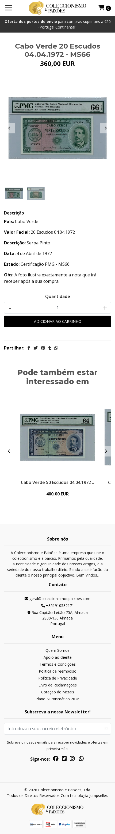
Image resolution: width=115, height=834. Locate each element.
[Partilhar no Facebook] (29, 348)
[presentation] (9, 128)
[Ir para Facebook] (56, 759)
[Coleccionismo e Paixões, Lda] (57, 8)
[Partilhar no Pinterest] (43, 348)
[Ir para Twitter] (64, 759)
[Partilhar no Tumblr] (49, 348)
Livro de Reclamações (58, 685)
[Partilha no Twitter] (35, 348)
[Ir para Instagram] (72, 759)
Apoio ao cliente (58, 657)
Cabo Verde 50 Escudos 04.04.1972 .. (57, 482)
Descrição (14, 213)
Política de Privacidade (57, 678)
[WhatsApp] (81, 759)
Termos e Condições (58, 664)
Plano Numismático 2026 (57, 698)
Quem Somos (57, 650)
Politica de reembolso (57, 671)
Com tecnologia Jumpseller (84, 795)
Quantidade (57, 296)
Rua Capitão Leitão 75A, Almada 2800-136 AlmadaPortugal (59, 618)
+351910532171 (59, 605)
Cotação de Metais (57, 691)
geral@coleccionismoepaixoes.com (59, 598)
